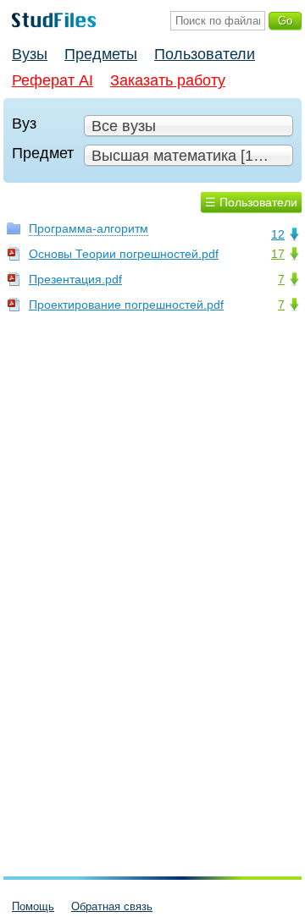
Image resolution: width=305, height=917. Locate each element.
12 (278, 234)
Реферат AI (52, 80)
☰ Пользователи (251, 202)
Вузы (29, 54)
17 (278, 254)
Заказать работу (167, 80)
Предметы (100, 54)
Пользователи (204, 54)
